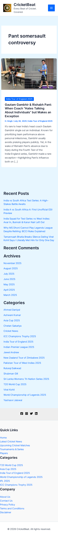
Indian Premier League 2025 (19, 347)
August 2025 (11, 268)
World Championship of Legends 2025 (25, 394)
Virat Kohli (9, 389)
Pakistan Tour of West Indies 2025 (22, 362)
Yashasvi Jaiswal (13, 400)
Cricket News (11, 331)
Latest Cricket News (11, 441)
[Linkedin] (36, 413)
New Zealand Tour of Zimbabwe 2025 (24, 357)
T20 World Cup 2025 (15, 384)
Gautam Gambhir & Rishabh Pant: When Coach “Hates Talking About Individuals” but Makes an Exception (28, 110)
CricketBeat (24, 4)
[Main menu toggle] (51, 8)
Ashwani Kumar (12, 315)
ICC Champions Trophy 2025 (20, 336)
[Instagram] (26, 413)
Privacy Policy (7, 504)
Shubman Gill (11, 373)
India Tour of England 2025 (19, 99)
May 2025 (9, 284)
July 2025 (9, 273)
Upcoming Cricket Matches (15, 445)
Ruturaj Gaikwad (12, 368)
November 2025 (12, 263)
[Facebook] (21, 413)
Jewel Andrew (11, 352)
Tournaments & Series (12, 449)
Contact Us (6, 500)
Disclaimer (5, 512)
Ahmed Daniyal (12, 309)
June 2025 (9, 279)
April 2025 (9, 289)
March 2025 (10, 295)
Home (3, 437)
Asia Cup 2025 (12, 320)
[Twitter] (31, 413)
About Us (5, 496)
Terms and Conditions (12, 508)
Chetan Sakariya (12, 325)
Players (4, 453)
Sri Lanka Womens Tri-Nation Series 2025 (26, 379)
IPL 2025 (5, 480)
